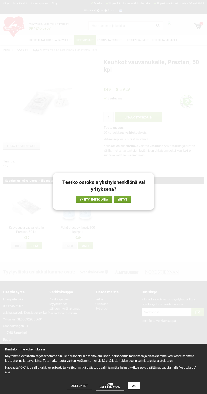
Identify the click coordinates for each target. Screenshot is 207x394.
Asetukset (79, 386)
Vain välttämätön (110, 386)
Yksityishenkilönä (94, 199)
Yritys (122, 199)
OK (134, 386)
